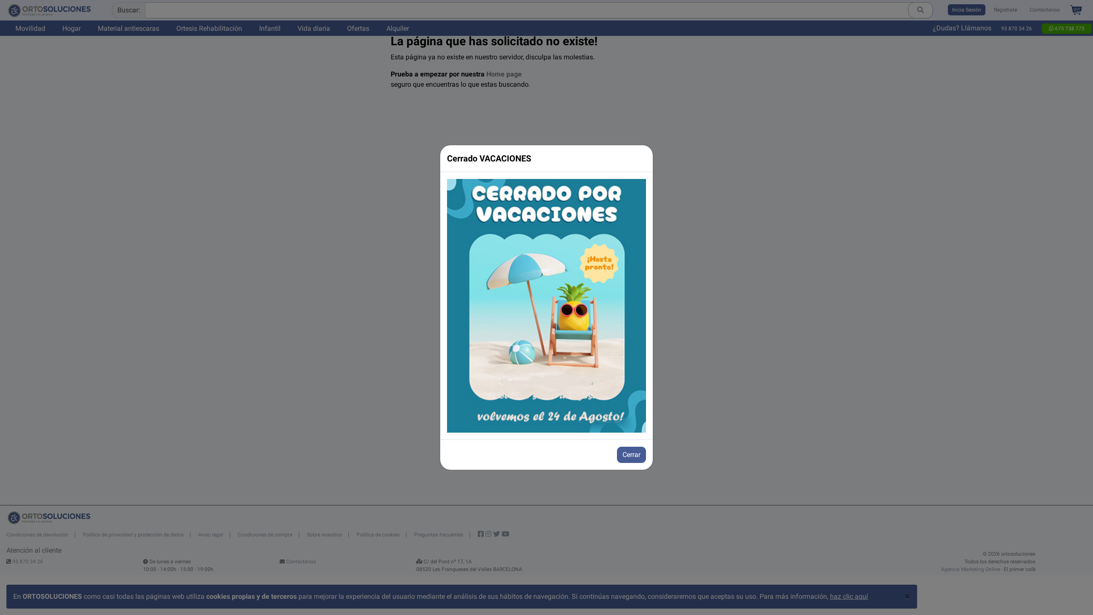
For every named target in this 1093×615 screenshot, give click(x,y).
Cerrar (631, 455)
